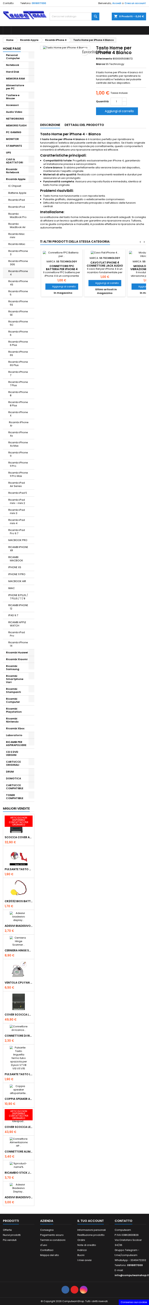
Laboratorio (14, 735)
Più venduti (9, 1240)
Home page (12, 48)
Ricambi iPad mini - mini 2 (16, 501)
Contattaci (46, 1250)
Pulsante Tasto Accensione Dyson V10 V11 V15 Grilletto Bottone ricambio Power (19, 869)
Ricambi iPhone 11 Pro (18, 464)
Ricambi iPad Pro (16, 634)
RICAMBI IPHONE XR (18, 548)
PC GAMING (13, 132)
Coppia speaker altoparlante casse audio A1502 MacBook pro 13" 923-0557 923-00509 (19, 1098)
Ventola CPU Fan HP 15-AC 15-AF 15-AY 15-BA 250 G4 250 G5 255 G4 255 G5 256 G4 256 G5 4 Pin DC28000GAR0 (19, 982)
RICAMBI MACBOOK (15, 558)
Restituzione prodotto (91, 1235)
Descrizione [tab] (50, 125)
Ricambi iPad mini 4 (16, 521)
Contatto (8, 3)
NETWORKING (15, 119)
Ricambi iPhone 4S (18, 282)
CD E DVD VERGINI (12, 753)
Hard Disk (12, 72)
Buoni (80, 1255)
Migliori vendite (16, 808)
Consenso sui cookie (134, 1302)
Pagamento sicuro (52, 1235)
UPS (8, 152)
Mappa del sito (49, 1255)
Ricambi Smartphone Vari (14, 679)
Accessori (12, 105)
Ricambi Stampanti (13, 690)
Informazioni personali (91, 1230)
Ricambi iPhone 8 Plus (18, 403)
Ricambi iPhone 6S (18, 353)
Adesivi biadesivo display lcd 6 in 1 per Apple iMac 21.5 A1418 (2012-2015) (19, 925)
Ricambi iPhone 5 (18, 292)
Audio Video (14, 112)
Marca (100, 64)
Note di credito (86, 1245)
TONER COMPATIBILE (14, 796)
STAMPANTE (14, 146)
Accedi (116, 3)
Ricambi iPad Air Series (16, 484)
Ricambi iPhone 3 (18, 252)
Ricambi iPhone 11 (18, 454)
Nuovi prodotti (12, 1235)
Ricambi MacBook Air (17, 225)
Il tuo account (90, 1221)
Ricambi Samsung (12, 667)
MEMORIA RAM (15, 78)
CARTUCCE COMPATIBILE (14, 786)
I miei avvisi (84, 1260)
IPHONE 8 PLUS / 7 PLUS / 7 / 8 (18, 596)
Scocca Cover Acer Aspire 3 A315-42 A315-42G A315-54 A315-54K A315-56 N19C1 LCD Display (19, 837)
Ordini (81, 1240)
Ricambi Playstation (14, 710)
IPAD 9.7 (13, 615)
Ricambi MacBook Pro (17, 215)
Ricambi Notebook (12, 170)
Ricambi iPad (16, 200)
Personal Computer (13, 56)
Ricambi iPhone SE (18, 313)
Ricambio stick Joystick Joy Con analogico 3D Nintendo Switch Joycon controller (19, 1172)
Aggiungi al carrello (116, 111)
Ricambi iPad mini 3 (16, 511)
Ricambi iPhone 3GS (18, 262)
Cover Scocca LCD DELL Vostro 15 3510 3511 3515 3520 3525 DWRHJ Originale (19, 1014)
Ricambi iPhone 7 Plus (18, 383)
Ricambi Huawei (17, 652)
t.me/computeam (126, 1255)
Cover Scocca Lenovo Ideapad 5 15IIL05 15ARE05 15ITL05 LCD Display (19, 1126)
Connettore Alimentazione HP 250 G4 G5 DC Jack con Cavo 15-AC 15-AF (19, 1151)
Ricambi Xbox (15, 728)
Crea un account (135, 3)
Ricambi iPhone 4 (18, 272)
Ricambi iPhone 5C (18, 323)
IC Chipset (14, 186)
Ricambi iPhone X (18, 413)
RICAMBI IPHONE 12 (18, 606)
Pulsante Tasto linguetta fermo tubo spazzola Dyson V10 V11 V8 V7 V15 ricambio (19, 1074)
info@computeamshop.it (132, 1275)
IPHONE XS (14, 567)
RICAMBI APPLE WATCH (17, 623)
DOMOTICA (13, 778)
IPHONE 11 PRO (16, 574)
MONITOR (12, 139)
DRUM (10, 772)
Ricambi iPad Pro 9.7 (16, 531)
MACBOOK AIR (17, 581)
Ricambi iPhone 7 (18, 373)
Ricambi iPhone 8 (18, 393)
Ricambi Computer (13, 700)
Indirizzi (82, 1250)
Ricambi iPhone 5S (18, 303)
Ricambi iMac (16, 244)
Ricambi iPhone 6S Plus (18, 363)
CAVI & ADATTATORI (14, 161)
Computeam (123, 1230)
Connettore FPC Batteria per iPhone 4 (62, 267)
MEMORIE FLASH (16, 125)
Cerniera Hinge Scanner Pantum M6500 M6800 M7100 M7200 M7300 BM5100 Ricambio (19, 950)
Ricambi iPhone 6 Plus (18, 343)
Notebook (12, 65)
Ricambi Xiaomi (17, 659)
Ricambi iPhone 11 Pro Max (18, 474)
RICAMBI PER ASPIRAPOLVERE (16, 743)
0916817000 (39, 3)
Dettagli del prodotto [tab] (84, 125)
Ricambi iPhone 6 (18, 333)
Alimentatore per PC (15, 87)
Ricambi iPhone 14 (18, 644)
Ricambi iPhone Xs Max (18, 444)
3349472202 (138, 1260)
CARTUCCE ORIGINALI (13, 763)
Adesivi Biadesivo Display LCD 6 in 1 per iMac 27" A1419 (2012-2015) (19, 1197)
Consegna (47, 1230)
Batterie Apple (17, 193)
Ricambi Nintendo (12, 720)
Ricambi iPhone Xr (18, 423)
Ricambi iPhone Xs (18, 434)
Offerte (7, 1230)
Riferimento (104, 58)
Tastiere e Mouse (12, 96)
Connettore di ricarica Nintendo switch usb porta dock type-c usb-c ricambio (19, 1035)
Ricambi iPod (16, 207)
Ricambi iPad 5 (17, 493)
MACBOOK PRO (17, 540)
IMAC (11, 588)
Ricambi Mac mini (16, 235)
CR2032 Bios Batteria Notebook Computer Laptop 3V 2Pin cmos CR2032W (19, 901)
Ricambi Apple (15, 179)
